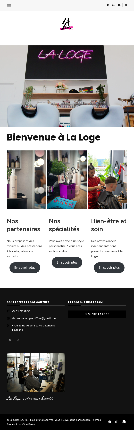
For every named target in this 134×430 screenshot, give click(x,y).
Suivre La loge (98, 314)
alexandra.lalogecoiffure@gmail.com (34, 318)
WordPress (28, 424)
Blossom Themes (90, 420)
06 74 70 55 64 (21, 311)
